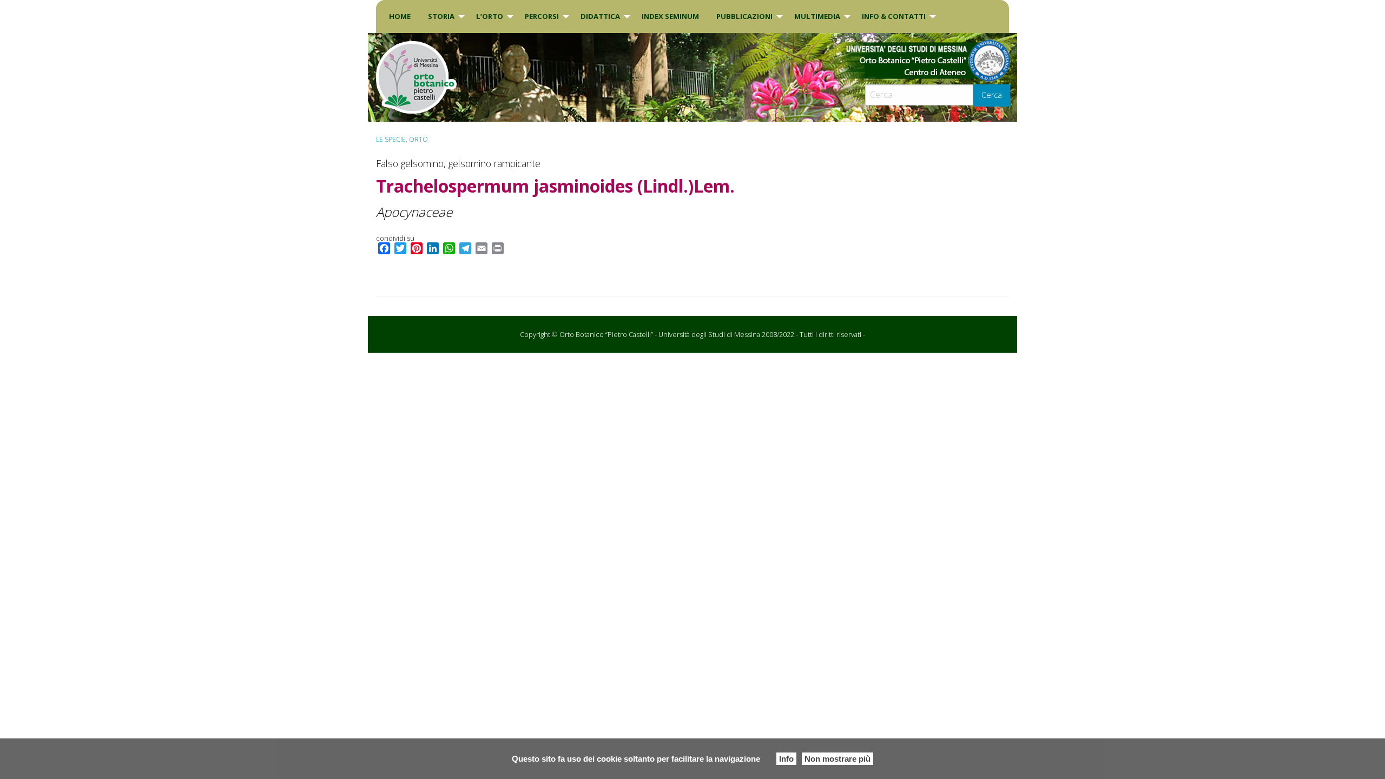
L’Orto (489, 16)
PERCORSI (542, 16)
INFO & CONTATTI (894, 16)
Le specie (391, 139)
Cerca (991, 95)
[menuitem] (399, 16)
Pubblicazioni (744, 16)
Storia (441, 16)
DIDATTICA (600, 16)
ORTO (418, 139)
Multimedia (817, 16)
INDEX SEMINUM (670, 16)
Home (400, 16)
